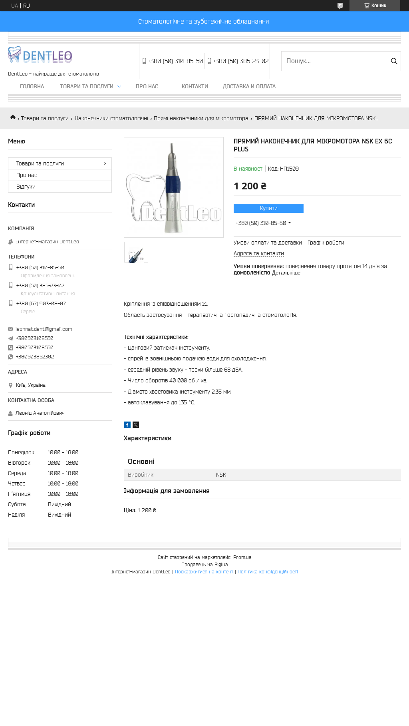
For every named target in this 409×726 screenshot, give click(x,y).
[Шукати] (394, 61)
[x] (136, 426)
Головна (32, 86)
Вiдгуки (26, 186)
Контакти (195, 86)
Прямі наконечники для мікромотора (201, 118)
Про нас (147, 86)
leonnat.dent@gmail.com (44, 329)
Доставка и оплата (249, 86)
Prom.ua (242, 557)
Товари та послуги (86, 86)
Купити (269, 208)
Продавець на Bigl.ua (204, 564)
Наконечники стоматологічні (111, 118)
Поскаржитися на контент (204, 571)
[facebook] (127, 426)
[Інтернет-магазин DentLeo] (40, 57)
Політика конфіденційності (268, 571)
